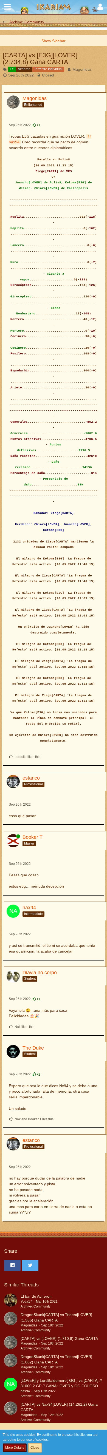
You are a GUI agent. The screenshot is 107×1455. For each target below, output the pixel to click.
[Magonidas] (10, 1322)
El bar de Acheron (36, 1296)
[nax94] (10, 1388)
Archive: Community (35, 1306)
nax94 (25, 1391)
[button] (7, 6)
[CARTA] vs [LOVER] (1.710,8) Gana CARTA (59, 1338)
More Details (14, 1448)
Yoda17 (26, 1301)
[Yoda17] (10, 1301)
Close (34, 1448)
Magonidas (82, 69)
